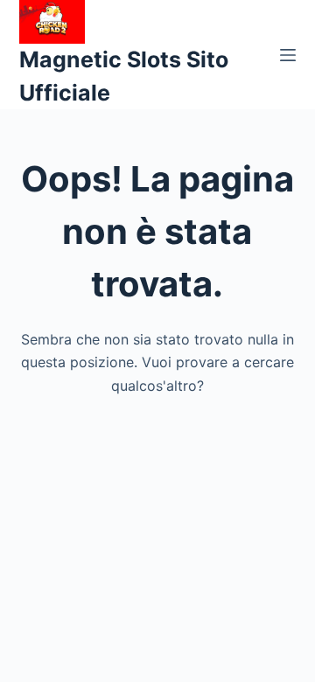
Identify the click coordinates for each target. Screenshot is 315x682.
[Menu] (288, 55)
